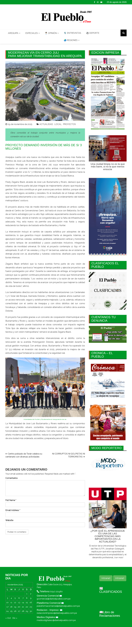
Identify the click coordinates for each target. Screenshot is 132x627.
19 (15, 607)
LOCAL (57, 124)
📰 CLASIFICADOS (110, 590)
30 (31, 611)
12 (15, 602)
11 (11, 602)
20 (19, 607)
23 (31, 607)
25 (11, 611)
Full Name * (10, 500)
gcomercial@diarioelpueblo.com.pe (53, 599)
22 (27, 607)
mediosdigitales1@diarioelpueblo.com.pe (56, 620)
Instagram (97, 2)
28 (23, 611)
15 (27, 602)
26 (15, 611)
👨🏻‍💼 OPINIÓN (51, 33)
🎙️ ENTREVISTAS (72, 33)
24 (7, 611)
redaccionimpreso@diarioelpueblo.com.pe (57, 613)
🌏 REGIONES (70, 40)
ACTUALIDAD (46, 124)
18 (11, 607)
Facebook (94, 2)
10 (7, 602)
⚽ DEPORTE (92, 33)
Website (9, 520)
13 (19, 602)
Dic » (14, 618)
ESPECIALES (31, 33)
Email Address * (12, 510)
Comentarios (11, 478)
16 (31, 602)
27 (19, 611)
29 (27, 611)
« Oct (8, 618)
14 (23, 602)
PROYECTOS (69, 124)
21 (23, 607)
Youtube (101, 2)
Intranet (105, 578)
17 (7, 607)
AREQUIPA (13, 33)
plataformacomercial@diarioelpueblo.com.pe (58, 606)
